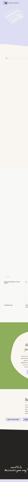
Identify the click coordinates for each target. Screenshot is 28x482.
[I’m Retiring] (13, 292)
